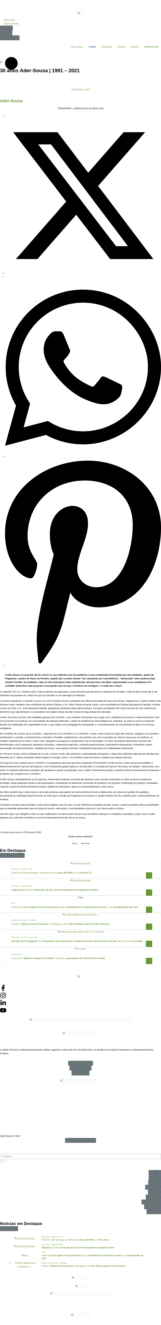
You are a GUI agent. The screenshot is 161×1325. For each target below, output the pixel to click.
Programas (106, 47)
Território (134, 47)
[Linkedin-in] (3, 1003)
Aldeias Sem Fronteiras (19, 920)
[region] (80, 5)
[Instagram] (3, 995)
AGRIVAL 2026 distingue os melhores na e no (75, 1240)
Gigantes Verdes (27, 886)
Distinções (33, 920)
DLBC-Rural (15, 937)
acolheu (77, 1247)
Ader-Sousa (77, 47)
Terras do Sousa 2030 (29, 937)
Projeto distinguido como (83, 1266)
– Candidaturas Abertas (54, 5)
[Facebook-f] (3, 988)
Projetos (121, 47)
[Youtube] (3, 1010)
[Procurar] (2, 1161)
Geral (13, 903)
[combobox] (80, 1156)
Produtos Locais (27, 869)
